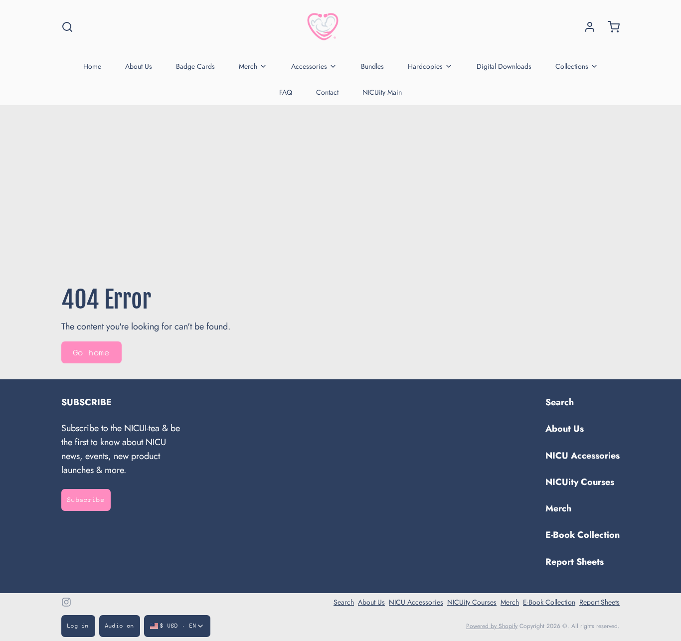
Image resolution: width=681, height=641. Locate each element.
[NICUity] (322, 26)
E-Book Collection (582, 534)
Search (559, 402)
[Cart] (610, 27)
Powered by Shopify (491, 626)
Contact (327, 92)
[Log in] (586, 27)
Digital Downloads (504, 66)
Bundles (372, 66)
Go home (91, 352)
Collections (571, 66)
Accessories (309, 66)
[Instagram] (66, 602)
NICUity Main (382, 92)
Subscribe (86, 499)
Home (92, 66)
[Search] (67, 27)
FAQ (285, 92)
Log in (78, 626)
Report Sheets (574, 561)
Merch (248, 66)
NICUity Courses (579, 482)
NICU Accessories (582, 455)
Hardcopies (425, 66)
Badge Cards (195, 66)
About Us (138, 66)
